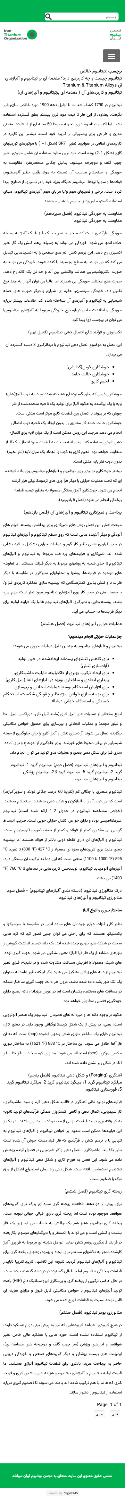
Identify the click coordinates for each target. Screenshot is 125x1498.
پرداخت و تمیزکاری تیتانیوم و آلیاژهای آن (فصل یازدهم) (73, 512)
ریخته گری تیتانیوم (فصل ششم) (93, 1191)
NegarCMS (70, 1493)
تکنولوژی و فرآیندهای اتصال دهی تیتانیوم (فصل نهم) (75, 332)
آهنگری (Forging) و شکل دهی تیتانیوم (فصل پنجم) (75, 1075)
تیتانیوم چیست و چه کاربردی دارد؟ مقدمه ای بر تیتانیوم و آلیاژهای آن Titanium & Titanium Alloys (63, 82)
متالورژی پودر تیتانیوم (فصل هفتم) (90, 1312)
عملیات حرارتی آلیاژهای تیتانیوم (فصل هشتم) (81, 624)
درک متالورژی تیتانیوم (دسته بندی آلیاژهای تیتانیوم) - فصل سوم (64, 890)
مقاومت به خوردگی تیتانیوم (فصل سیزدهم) (83, 213)
